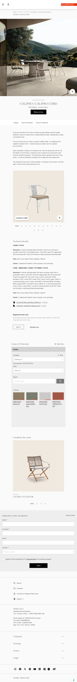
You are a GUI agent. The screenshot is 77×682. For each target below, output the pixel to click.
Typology (16, 355)
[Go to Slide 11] (60, 226)
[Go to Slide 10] (56, 226)
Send (38, 565)
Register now (34, 327)
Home (15, 12)
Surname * (5, 529)
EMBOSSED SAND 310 (17, 403)
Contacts (20, 588)
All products (34, 12)
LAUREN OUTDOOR (23, 496)
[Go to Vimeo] (44, 669)
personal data (31, 559)
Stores (16, 650)
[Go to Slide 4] (30, 226)
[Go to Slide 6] (39, 226)
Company (17, 636)
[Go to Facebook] (19, 669)
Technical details (27, 122)
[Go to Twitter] (24, 669)
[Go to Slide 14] (43, 230)
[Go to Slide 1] (17, 226)
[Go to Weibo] (53, 669)
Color (15, 366)
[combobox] (38, 359)
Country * (5, 547)
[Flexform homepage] (69, 4)
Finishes (15, 349)
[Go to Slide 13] (38, 230)
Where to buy (38, 112)
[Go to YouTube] (34, 669)
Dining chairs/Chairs (45, 12)
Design (16, 122)
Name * (4, 520)
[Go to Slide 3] (26, 226)
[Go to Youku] (49, 669)
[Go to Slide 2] (22, 226)
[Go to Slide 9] (52, 226)
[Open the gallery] (72, 91)
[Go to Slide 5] (34, 226)
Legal (15, 657)
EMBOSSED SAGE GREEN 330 (30, 404)
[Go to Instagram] (14, 669)
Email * (4, 538)
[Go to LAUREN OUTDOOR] (38, 466)
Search (15, 377)
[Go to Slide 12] (34, 230)
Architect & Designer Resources (27, 593)
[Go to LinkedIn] (39, 669)
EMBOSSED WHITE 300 (43, 403)
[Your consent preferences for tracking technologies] (73, 680)
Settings (17, 643)
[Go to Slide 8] (47, 226)
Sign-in (18, 327)
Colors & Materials (42, 122)
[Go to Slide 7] (43, 226)
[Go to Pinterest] (29, 669)
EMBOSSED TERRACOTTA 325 (57, 404)
